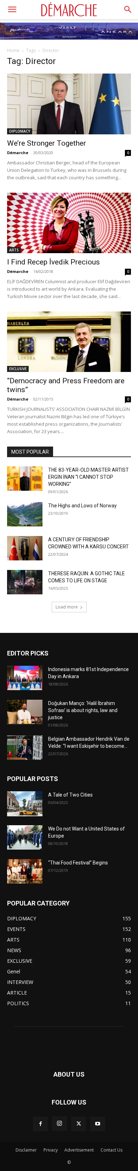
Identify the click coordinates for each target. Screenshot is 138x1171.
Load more (67, 607)
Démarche (17, 152)
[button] (12, 9)
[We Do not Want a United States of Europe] (24, 837)
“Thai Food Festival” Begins (78, 863)
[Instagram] (59, 1124)
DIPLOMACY (19, 131)
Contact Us (111, 1150)
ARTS (14, 249)
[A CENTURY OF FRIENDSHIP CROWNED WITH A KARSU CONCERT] (24, 548)
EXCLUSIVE (18, 368)
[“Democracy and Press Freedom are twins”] (69, 341)
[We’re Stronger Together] (69, 104)
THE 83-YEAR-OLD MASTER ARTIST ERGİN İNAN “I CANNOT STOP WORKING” (88, 477)
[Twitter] (78, 1124)
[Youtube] (98, 1124)
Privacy (51, 1150)
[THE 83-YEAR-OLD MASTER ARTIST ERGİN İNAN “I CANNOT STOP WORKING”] (24, 478)
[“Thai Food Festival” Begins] (24, 871)
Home (13, 50)
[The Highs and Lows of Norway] (24, 514)
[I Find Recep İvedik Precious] (69, 223)
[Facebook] (40, 1124)
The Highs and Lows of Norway (82, 505)
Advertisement (79, 1150)
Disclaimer (26, 1150)
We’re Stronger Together (46, 143)
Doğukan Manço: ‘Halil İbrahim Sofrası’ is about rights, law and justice (82, 710)
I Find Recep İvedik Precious (53, 262)
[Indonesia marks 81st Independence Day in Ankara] (24, 678)
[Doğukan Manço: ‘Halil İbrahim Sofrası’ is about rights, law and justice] (24, 712)
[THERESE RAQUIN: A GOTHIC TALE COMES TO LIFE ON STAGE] (24, 582)
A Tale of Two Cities (70, 795)
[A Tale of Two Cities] (24, 803)
